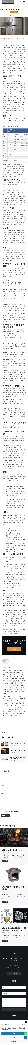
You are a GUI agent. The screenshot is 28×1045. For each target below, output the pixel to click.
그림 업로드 (10, 631)
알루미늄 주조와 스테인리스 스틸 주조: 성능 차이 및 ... (18, 757)
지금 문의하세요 (14, 973)
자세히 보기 (5, 860)
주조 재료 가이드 (14, 12)
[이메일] (25, 1037)
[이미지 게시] (5, 744)
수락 (14, 1033)
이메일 (3, 785)
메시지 (3, 793)
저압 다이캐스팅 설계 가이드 (13, 850)
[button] (26, 1022)
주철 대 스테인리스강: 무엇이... (18, 743)
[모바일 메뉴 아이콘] (24, 2)
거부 (14, 1037)
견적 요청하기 (14, 649)
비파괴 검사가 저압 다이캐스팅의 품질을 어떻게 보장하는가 (14, 929)
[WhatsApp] (25, 1033)
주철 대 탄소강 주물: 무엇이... (17, 750)
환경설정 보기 (14, 1041)
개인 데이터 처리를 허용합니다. (11, 811)
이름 (2, 777)
